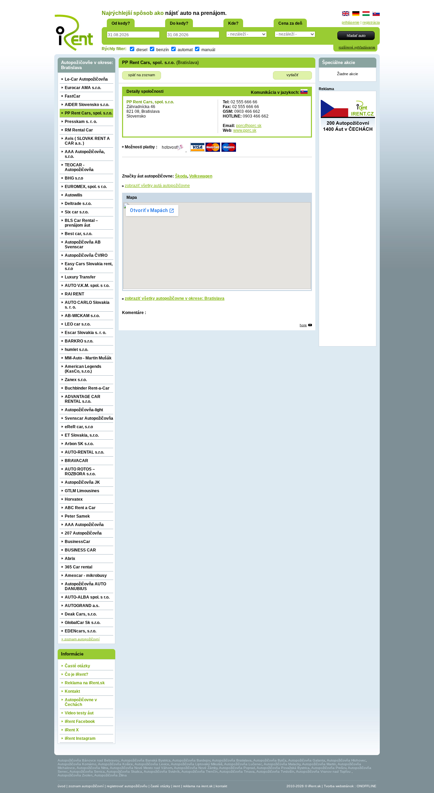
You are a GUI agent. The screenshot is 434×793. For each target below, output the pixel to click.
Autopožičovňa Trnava (237, 771)
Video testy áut (79, 713)
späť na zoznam (141, 75)
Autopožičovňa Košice (115, 764)
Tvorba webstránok (339, 786)
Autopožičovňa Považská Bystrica (283, 768)
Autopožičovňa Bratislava (232, 760)
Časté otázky (77, 666)
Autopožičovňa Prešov (328, 768)
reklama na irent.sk (198, 786)
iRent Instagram (80, 738)
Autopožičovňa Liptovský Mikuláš (196, 764)
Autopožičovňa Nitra (92, 768)
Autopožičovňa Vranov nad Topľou (324, 771)
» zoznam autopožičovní (80, 639)
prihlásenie (350, 22)
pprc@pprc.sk (248, 125)
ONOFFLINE (366, 786)
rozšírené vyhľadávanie (357, 47)
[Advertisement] (348, 243)
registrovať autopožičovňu (127, 786)
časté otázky (160, 786)
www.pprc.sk (244, 130)
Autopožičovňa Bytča (270, 760)
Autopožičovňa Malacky (282, 764)
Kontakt (72, 691)
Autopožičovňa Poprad (237, 768)
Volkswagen (200, 176)
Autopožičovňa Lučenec (243, 764)
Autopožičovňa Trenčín (199, 771)
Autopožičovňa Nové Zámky (195, 768)
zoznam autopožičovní (86, 786)
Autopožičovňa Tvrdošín (275, 771)
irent (176, 786)
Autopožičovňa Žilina (110, 775)
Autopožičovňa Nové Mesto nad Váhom (141, 768)
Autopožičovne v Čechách (81, 702)
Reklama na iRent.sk (85, 683)
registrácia (371, 22)
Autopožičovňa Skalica (124, 771)
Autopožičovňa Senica (87, 771)
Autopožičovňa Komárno (77, 764)
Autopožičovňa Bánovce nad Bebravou (88, 760)
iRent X (72, 730)
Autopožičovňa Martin (319, 764)
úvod (61, 786)
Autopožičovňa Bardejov (191, 760)
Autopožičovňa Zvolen (75, 775)
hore (303, 325)
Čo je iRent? (76, 674)
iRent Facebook (80, 721)
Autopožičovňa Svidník (162, 771)
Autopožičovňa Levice (152, 764)
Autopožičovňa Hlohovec (346, 760)
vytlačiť (292, 75)
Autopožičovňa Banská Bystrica (146, 760)
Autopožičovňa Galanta (306, 760)
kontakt (221, 786)
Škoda (181, 176)
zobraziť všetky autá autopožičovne (157, 185)
